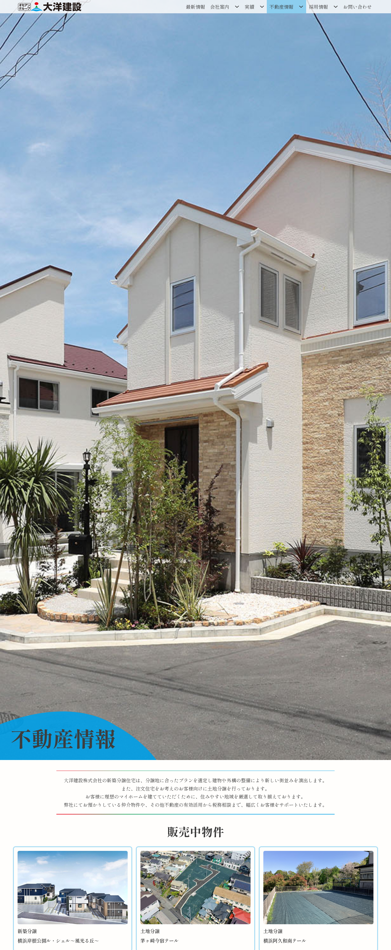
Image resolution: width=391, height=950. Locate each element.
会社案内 (219, 6)
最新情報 (195, 6)
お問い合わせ (357, 6)
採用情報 (318, 6)
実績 (249, 6)
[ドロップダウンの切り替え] (237, 7)
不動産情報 (281, 6)
